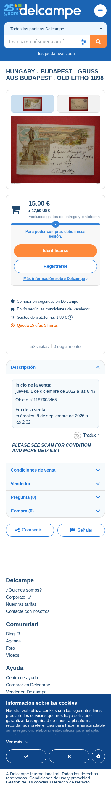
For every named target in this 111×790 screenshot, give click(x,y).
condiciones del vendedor (67, 309)
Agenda (13, 640)
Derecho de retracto (71, 782)
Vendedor (20, 483)
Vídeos (13, 655)
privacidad (80, 777)
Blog (11, 633)
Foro (10, 647)
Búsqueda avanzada (55, 53)
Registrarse (55, 266)
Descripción (23, 367)
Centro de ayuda (22, 677)
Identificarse (55, 250)
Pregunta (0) (23, 497)
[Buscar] (98, 41)
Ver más (14, 741)
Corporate (16, 597)
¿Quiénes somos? (24, 589)
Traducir (91, 435)
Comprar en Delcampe (28, 684)
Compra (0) (22, 510)
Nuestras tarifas (21, 604)
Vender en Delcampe (26, 691)
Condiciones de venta (33, 469)
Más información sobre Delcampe (54, 278)
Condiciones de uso (47, 777)
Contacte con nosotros (28, 611)
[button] (83, 41)
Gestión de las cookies (27, 782)
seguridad (46, 301)
